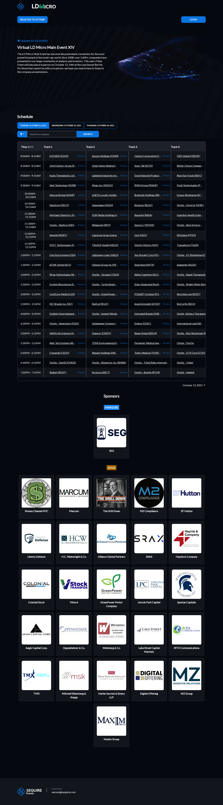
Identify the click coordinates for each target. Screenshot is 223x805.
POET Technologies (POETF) (65, 245)
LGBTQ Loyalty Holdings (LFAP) (109, 195)
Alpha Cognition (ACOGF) (148, 274)
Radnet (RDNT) (57, 372)
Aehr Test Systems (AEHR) (63, 343)
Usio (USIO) (140, 235)
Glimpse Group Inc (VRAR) (106, 264)
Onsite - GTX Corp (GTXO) (191, 352)
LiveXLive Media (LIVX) (62, 294)
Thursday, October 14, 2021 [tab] (100, 125)
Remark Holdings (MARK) (105, 352)
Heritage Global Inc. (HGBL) (64, 215)
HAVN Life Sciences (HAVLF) (64, 333)
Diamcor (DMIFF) (101, 333)
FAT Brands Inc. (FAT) (61, 303)
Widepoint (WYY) (101, 225)
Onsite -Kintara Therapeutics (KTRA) (197, 313)
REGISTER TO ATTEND (32, 19)
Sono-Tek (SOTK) (143, 165)
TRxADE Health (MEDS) (105, 245)
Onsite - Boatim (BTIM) (147, 372)
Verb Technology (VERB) (62, 185)
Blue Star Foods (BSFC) (189, 175)
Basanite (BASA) (143, 215)
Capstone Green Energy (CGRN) (109, 235)
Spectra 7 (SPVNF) (144, 225)
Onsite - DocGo (185, 343)
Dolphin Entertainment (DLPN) (66, 313)
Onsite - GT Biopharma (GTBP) (193, 255)
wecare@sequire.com (64, 792)
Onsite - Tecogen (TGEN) (105, 274)
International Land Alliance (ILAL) (195, 323)
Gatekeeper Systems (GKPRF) (108, 323)
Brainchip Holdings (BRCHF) (149, 195)
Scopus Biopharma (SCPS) (191, 195)
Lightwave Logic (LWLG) (105, 255)
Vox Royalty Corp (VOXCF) (149, 255)
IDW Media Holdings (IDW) (107, 215)
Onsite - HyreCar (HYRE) (190, 205)
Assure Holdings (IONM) (105, 155)
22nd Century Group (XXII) (64, 165)
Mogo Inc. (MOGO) (102, 185)
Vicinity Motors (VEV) (146, 245)
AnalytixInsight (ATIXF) (147, 303)
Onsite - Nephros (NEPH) (63, 225)
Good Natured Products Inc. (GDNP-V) (155, 175)
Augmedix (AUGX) (186, 264)
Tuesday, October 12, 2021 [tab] (33, 125)
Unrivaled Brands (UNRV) (148, 313)
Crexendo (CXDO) (59, 352)
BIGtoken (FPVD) (186, 235)
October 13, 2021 (193, 385)
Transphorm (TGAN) (188, 245)
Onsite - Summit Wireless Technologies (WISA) (117, 313)
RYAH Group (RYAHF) (146, 185)
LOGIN (193, 19)
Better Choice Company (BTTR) (194, 165)
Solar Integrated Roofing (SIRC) (151, 284)
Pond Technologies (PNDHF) (192, 185)
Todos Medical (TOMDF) (147, 352)
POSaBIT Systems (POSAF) (149, 294)
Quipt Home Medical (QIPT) (107, 165)
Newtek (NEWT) (58, 235)
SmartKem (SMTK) (144, 264)
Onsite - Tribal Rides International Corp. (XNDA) (160, 362)
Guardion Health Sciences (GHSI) (194, 215)
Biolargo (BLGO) (143, 205)
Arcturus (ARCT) (101, 372)
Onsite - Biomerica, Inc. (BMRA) (109, 362)
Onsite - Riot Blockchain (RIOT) (194, 333)
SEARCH (87, 134)
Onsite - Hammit (185, 372)
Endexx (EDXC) (142, 323)
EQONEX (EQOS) (58, 155)
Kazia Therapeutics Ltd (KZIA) (65, 175)
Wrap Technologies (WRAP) (64, 274)
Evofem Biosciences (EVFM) (64, 284)
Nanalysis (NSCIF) (59, 205)
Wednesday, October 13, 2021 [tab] (66, 125)
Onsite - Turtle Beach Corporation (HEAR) (115, 284)
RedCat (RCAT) (100, 303)
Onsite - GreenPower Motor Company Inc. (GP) (117, 294)
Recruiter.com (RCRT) (188, 294)
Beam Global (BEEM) (145, 333)
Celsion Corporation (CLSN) (149, 155)
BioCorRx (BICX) (186, 303)
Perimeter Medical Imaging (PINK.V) (154, 343)
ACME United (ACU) (60, 264)
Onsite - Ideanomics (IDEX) (64, 323)
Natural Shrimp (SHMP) (62, 195)
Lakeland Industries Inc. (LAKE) (108, 175)
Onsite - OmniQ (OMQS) (62, 362)
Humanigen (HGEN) (102, 205)
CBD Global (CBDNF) (188, 155)
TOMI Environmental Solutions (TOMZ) (113, 343)
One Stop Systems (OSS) (62, 255)
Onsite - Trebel (185, 362)
